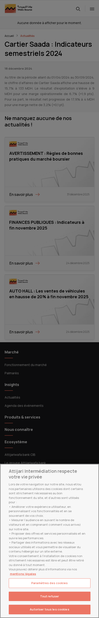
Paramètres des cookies (49, 583)
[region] (49, 541)
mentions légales (23, 574)
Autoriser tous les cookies (49, 609)
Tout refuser (49, 596)
